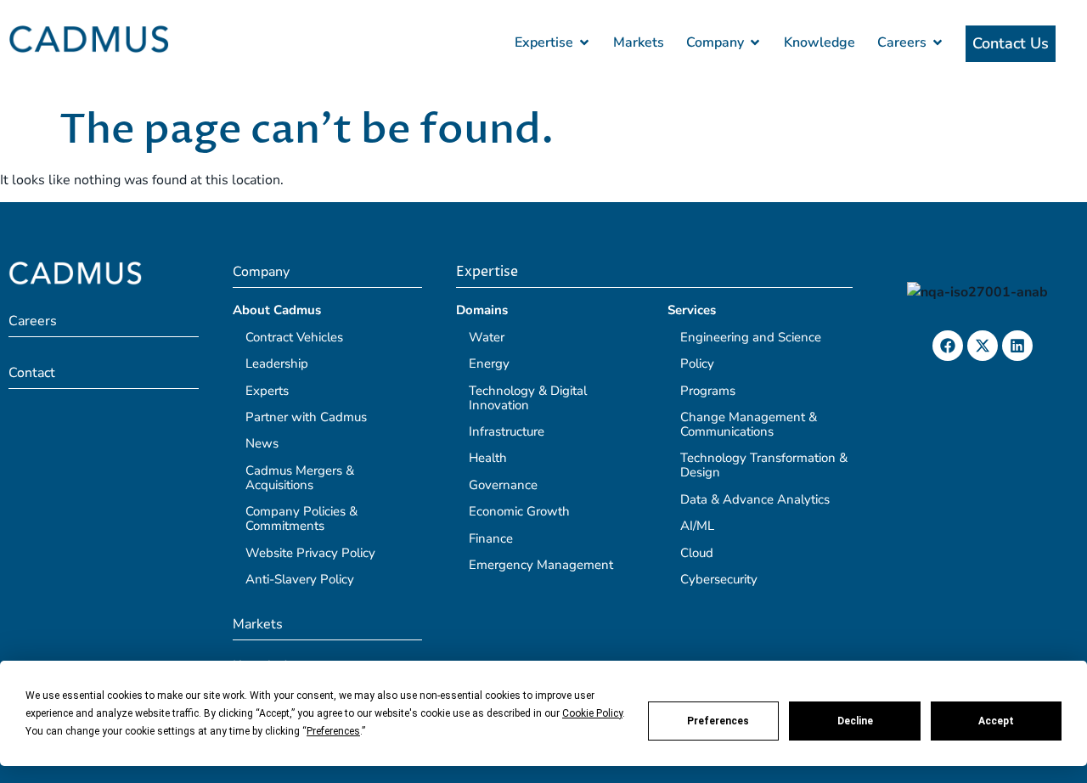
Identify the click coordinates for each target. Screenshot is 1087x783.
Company (261, 271)
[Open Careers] (937, 42)
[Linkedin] (1017, 345)
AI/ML (697, 525)
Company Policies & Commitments (301, 518)
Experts (267, 390)
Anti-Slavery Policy (299, 579)
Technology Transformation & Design (764, 465)
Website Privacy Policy (310, 552)
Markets (258, 624)
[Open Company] (755, 42)
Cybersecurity (719, 579)
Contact (31, 372)
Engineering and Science (750, 337)
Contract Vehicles (294, 337)
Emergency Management (541, 564)
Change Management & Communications (748, 424)
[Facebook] (947, 345)
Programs (707, 390)
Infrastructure (506, 431)
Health (488, 457)
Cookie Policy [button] (592, 713)
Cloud (696, 552)
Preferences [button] (333, 731)
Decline (855, 721)
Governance (503, 484)
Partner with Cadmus (306, 416)
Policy (697, 363)
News (262, 443)
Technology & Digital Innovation (528, 398)
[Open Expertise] (584, 42)
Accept (996, 721)
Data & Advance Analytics (755, 499)
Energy (489, 363)
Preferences (718, 721)
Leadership (276, 363)
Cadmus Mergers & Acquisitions (299, 477)
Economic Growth (519, 511)
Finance (491, 538)
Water (486, 337)
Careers (32, 321)
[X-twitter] (982, 345)
